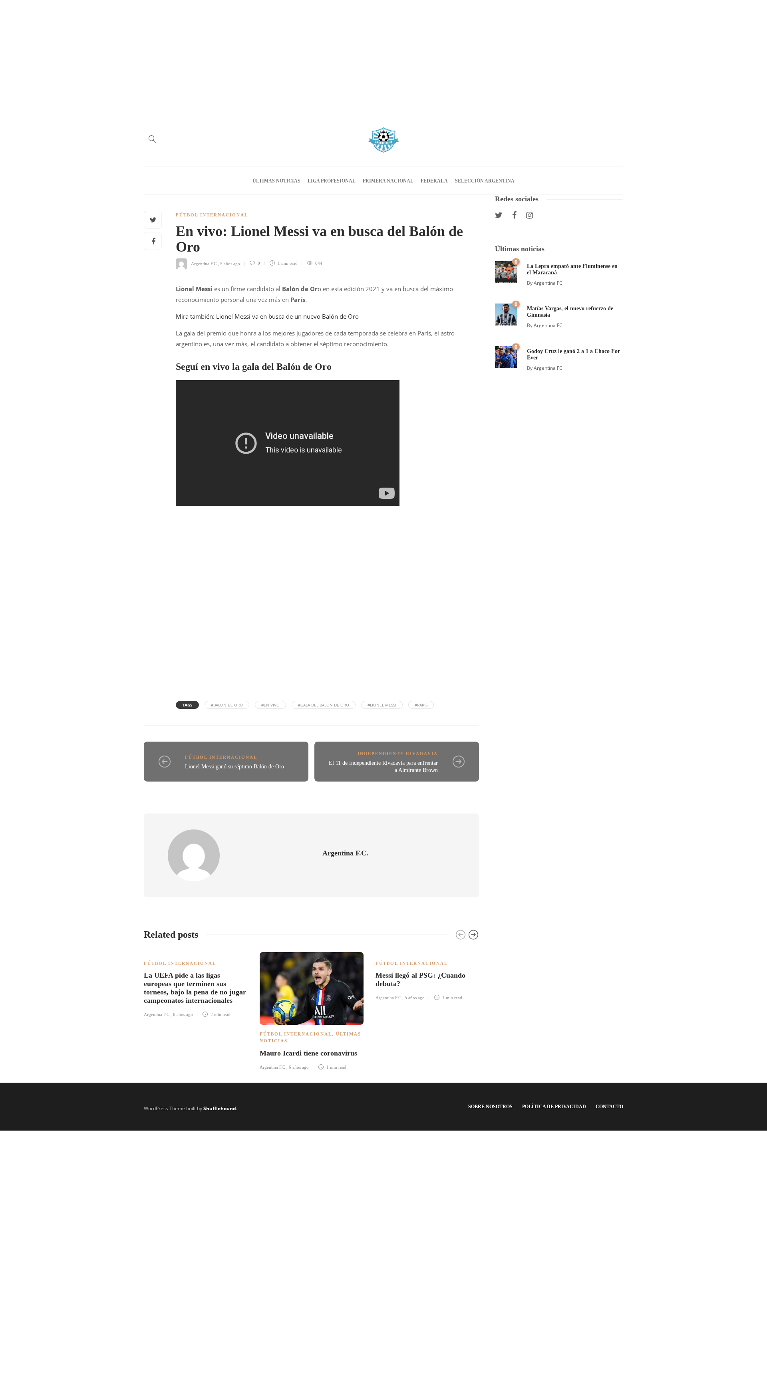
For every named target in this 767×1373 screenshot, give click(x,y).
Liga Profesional (332, 181)
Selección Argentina (485, 181)
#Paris (421, 705)
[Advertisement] (383, 56)
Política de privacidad (554, 1106)
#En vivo (270, 705)
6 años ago (183, 1014)
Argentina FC (548, 283)
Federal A (434, 181)
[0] (506, 271)
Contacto (609, 1106)
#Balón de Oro (227, 705)
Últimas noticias (276, 181)
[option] (196, 983)
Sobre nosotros (490, 1106)
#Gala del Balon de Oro (323, 705)
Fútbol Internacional (212, 214)
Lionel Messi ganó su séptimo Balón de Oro (234, 767)
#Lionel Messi (382, 705)
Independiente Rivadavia (398, 753)
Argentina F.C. (204, 263)
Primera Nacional (388, 181)
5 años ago (230, 263)
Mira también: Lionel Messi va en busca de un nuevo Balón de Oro (267, 316)
